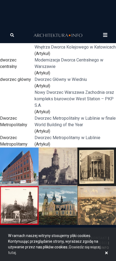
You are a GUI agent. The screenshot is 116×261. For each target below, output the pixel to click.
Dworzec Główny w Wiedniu (61, 79)
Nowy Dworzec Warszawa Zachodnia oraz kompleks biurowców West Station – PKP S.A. (74, 99)
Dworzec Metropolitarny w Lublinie (67, 137)
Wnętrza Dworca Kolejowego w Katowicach (75, 47)
